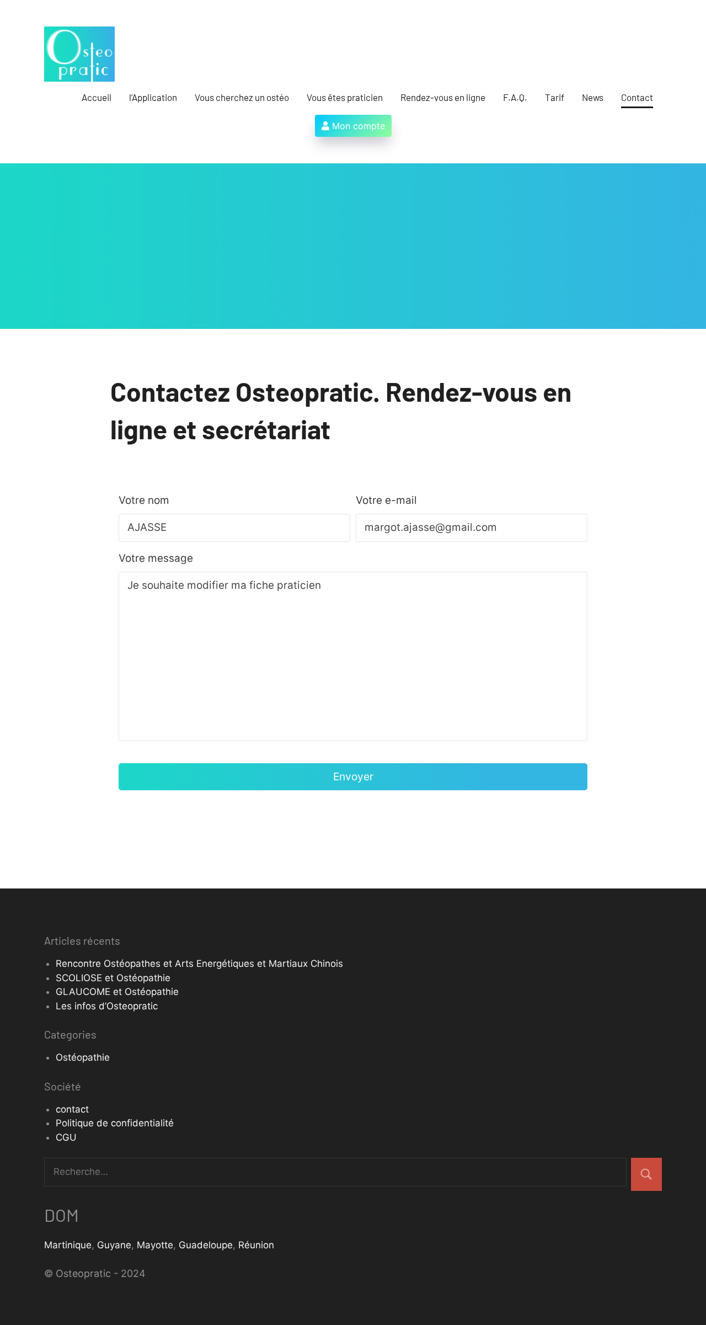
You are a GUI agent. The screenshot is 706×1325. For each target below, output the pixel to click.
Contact (637, 97)
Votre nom (144, 500)
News (592, 97)
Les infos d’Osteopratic (107, 1006)
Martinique (68, 1244)
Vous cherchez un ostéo (242, 97)
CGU (66, 1137)
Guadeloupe (206, 1244)
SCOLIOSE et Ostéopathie (113, 977)
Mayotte (155, 1244)
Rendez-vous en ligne (442, 97)
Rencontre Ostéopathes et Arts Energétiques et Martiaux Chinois (199, 963)
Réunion (256, 1244)
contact (72, 1109)
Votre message (156, 558)
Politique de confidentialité (115, 1123)
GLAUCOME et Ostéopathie (117, 991)
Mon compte (357, 125)
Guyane (114, 1244)
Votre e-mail (386, 500)
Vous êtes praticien (345, 97)
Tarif (554, 97)
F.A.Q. (515, 97)
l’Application (153, 97)
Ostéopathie (83, 1057)
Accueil (96, 97)
